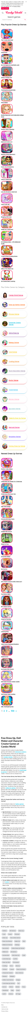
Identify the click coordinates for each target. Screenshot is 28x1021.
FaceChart (4, 52)
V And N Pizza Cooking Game (9, 256)
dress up (5, 937)
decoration (6, 948)
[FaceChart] (7, 46)
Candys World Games (16, 295)
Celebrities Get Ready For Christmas (11, 481)
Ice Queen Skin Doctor (7, 669)
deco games (19, 973)
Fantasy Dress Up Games (17, 446)
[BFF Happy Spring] (7, 600)
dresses (5, 976)
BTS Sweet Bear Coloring (8, 281)
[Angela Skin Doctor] (7, 525)
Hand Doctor (4, 656)
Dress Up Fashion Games (17, 305)
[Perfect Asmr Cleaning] (7, 123)
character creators (20, 752)
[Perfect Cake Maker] (7, 463)
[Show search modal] (3, 12)
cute (4, 934)
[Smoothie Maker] (7, 550)
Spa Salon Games (14, 409)
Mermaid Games (14, 427)
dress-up (21, 930)
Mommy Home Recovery (8, 154)
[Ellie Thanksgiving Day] (7, 700)
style (23, 955)
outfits (15, 959)
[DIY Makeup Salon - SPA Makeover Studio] (7, 236)
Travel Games (13, 390)
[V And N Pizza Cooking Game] (7, 250)
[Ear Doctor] (7, 563)
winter (11, 987)
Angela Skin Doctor (6, 531)
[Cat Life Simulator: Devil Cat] (7, 186)
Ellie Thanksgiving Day (7, 706)
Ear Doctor (4, 569)
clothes (5, 969)
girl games (13, 930)
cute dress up (6, 959)
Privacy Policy (4, 1011)
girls (24, 941)
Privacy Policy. (17, 6)
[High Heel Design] (7, 500)
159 (12, 711)
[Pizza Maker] (7, 96)
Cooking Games (14, 361)
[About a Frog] (7, 538)
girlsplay (12, 976)
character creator (8, 973)
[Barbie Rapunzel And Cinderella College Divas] (7, 109)
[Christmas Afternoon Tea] (7, 488)
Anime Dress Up (14, 333)
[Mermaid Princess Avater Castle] (7, 675)
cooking (5, 966)
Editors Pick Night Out (7, 269)
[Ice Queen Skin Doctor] (7, 663)
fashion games (19, 804)
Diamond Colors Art (6, 142)
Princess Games (14, 314)
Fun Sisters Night (5, 594)
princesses (16, 962)
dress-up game (21, 969)
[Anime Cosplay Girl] (7, 71)
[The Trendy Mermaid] (7, 34)
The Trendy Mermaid (7, 40)
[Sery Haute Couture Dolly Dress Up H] (7, 575)
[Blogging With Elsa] (7, 211)
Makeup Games (14, 342)
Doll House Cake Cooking (8, 694)
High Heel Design (6, 506)
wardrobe (5, 990)
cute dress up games (9, 983)
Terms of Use (4, 1009)
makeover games (10, 788)
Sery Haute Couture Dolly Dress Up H (11, 581)
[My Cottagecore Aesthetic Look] (7, 59)
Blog (2, 1005)
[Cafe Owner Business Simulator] (7, 638)
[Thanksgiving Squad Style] (7, 84)
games (11, 994)
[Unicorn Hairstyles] (7, 173)
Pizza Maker (4, 102)
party (23, 987)
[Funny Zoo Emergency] (7, 161)
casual (12, 969)
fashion (5, 930)
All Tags (18, 994)
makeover (5, 952)
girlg (12, 990)
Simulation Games (15, 437)
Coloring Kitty (5, 631)
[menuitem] (3, 12)
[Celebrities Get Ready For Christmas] (7, 475)
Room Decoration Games (17, 371)
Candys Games (8, 757)
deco (11, 966)
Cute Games (13, 352)
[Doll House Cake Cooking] (7, 688)
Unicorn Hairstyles (6, 179)
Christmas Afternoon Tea (8, 494)
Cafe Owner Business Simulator (10, 644)
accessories (6, 955)
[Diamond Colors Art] (7, 136)
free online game (15, 937)
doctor (4, 987)
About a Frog (4, 544)
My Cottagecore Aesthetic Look (10, 65)
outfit (4, 994)
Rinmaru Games (14, 399)
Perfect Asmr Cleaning (7, 129)
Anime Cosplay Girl (6, 77)
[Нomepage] (14, 12)
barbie (17, 987)
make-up (17, 941)
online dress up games (18, 948)
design (18, 980)
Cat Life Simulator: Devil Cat (9, 192)
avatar (7, 882)
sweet (10, 934)
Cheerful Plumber (6, 619)
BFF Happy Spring (6, 606)
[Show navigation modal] (25, 13)
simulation (14, 952)
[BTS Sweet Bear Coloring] (7, 275)
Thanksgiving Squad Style (8, 90)
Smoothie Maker (5, 556)
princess (17, 934)
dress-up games (7, 941)
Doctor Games (13, 380)
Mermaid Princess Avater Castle (10, 681)
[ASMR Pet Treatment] (7, 223)
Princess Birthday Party (7, 519)
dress (17, 990)
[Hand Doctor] (7, 650)
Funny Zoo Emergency (7, 167)
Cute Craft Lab (5, 204)
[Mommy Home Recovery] (7, 148)
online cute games (8, 980)
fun (18, 983)
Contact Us (4, 1007)
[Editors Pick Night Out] (7, 262)
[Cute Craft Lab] (7, 198)
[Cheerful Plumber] (7, 613)
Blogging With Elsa (6, 217)
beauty (18, 966)
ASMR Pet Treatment (7, 229)
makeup (17, 945)
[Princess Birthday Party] (7, 513)
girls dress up (15, 955)
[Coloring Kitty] (7, 625)
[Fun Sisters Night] (7, 588)
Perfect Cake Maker (7, 469)
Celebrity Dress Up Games (17, 418)
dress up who (6, 962)
